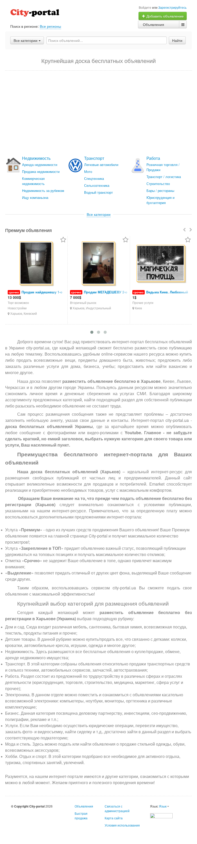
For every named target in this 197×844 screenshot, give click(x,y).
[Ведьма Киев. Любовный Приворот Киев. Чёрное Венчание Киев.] (160, 263)
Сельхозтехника (96, 185)
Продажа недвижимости (41, 171)
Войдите (145, 7)
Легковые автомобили (101, 164)
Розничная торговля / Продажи (163, 167)
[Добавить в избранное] (63, 240)
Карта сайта (114, 818)
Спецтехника (94, 178)
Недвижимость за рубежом (43, 190)
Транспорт (94, 158)
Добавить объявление (164, 15)
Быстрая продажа (81, 815)
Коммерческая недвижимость (33, 181)
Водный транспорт (98, 192)
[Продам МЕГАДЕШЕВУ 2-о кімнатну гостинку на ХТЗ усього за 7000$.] (98, 263)
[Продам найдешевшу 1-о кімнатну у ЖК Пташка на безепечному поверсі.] (36, 263)
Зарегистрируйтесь (172, 7)
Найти (177, 40)
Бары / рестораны (160, 190)
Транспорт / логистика (163, 176)
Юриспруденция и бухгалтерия (160, 200)
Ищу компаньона (35, 197)
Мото (88, 171)
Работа (153, 158)
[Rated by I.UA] (161, 815)
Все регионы (50, 26)
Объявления (153, 24)
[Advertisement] (98, 113)
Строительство (158, 183)
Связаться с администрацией (117, 808)
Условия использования (122, 825)
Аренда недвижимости (39, 164)
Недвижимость (36, 158)
